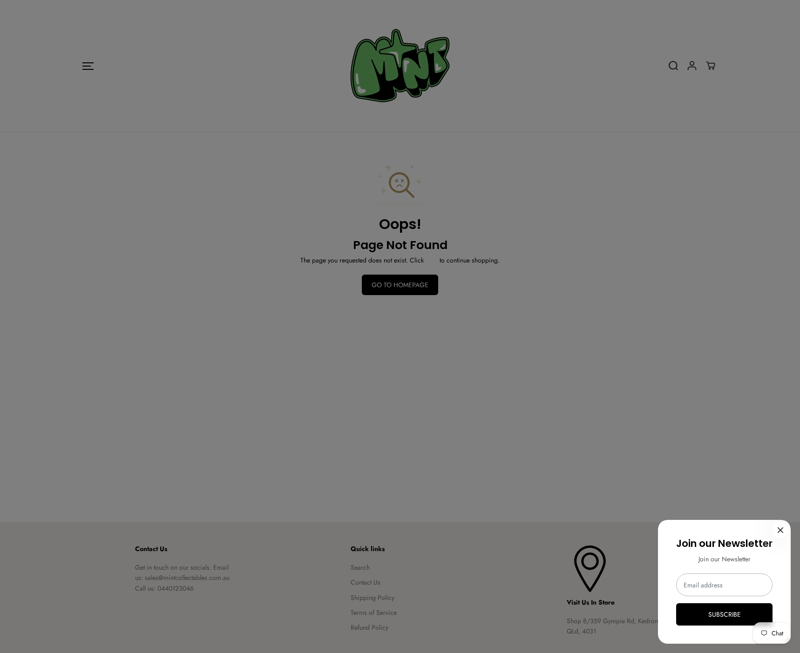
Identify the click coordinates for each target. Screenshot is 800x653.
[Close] (780, 530)
